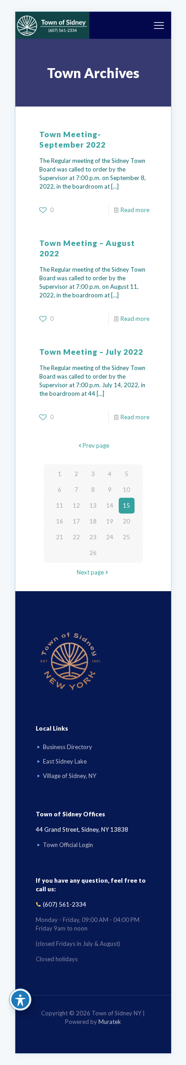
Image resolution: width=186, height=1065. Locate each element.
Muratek (109, 1021)
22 (76, 537)
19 (109, 521)
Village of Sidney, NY (69, 775)
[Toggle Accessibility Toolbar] (20, 999)
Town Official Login (68, 844)
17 (76, 521)
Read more (135, 209)
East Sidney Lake (65, 761)
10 (126, 489)
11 (59, 505)
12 (76, 505)
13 (93, 505)
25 (126, 537)
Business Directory (67, 746)
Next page (90, 572)
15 (126, 505)
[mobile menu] (159, 25)
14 (109, 505)
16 (59, 521)
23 (93, 537)
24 (109, 537)
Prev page (96, 445)
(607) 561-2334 (64, 904)
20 (126, 521)
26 (93, 552)
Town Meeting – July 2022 (91, 352)
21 (59, 537)
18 (93, 521)
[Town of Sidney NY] (52, 25)
